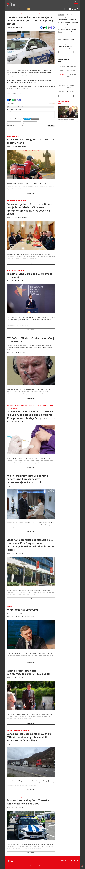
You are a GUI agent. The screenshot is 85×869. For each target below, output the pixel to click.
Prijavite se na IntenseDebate (27, 119)
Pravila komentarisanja (51, 865)
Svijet (46, 9)
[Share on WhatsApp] (46, 27)
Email (24, 120)
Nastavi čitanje (31, 193)
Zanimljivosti (52, 9)
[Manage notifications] (82, 866)
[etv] (11, 4)
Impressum (31, 865)
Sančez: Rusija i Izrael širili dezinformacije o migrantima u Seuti (68, 47)
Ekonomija (14, 9)
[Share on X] (44, 27)
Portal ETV (19, 27)
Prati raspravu (54, 103)
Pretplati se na (10, 125)
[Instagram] (77, 9)
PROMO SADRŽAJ (22, 146)
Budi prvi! (20, 107)
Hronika (24, 9)
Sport (37, 9)
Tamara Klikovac (22, 217)
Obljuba (15, 94)
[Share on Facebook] (41, 27)
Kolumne (33, 9)
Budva (32, 94)
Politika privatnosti (40, 865)
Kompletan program (65, 96)
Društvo (20, 9)
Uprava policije (23, 94)
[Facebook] (70, 9)
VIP (28, 9)
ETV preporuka (59, 9)
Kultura (42, 9)
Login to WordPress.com (35, 119)
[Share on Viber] (51, 27)
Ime (7, 120)
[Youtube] (75, 9)
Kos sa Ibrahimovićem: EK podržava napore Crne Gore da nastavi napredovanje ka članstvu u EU (67, 39)
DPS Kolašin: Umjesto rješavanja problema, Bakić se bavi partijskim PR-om (67, 31)
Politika (8, 9)
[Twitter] (72, 9)
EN (65, 9)
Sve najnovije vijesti (66, 52)
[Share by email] (49, 27)
